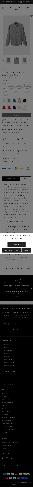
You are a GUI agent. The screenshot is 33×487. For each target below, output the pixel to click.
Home (26, 250)
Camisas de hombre (11, 250)
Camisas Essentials (16, 244)
